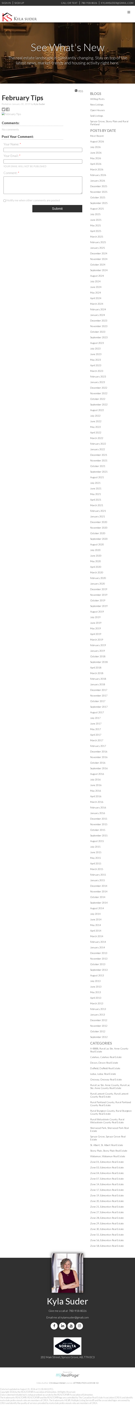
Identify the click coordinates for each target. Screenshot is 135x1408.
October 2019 (97, 600)
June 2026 (95, 152)
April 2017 (95, 734)
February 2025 (98, 242)
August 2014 (97, 908)
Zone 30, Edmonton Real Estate (107, 1228)
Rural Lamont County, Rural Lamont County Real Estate (109, 1095)
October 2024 (97, 264)
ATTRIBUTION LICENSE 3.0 (86, 1383)
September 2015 (99, 835)
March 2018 (96, 673)
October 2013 (97, 964)
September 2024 (99, 270)
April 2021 (95, 499)
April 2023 (95, 365)
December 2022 (98, 387)
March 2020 (96, 572)
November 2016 (98, 757)
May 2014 (95, 925)
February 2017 (98, 745)
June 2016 (95, 785)
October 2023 (97, 331)
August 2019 (97, 611)
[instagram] (80, 1326)
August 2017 (97, 712)
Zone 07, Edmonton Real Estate (107, 1178)
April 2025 (95, 230)
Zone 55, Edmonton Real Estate (107, 1234)
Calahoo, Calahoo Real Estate (106, 1057)
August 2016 (97, 773)
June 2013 (95, 986)
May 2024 (95, 292)
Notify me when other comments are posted (33, 200)
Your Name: (12, 144)
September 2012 (99, 1036)
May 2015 (95, 857)
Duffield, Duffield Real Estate (105, 1068)
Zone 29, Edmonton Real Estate (107, 1223)
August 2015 (97, 841)
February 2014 (98, 941)
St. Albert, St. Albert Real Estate (106, 1145)
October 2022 (97, 398)
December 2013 (98, 952)
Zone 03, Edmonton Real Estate (107, 1167)
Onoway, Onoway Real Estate (106, 1079)
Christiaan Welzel (57, 1383)
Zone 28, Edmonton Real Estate (107, 1217)
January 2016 (97, 813)
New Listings (97, 104)
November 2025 (98, 191)
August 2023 (97, 342)
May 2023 (95, 359)
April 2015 (95, 863)
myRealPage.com (67, 1375)
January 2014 (97, 947)
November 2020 (98, 527)
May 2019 (95, 628)
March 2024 (96, 303)
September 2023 (99, 337)
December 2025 (98, 186)
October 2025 (97, 197)
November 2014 (98, 891)
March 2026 (96, 169)
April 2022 (95, 432)
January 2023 (97, 382)
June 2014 (95, 919)
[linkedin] (63, 1326)
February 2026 (98, 175)
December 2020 (98, 522)
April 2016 (95, 796)
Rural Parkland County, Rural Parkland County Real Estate (110, 1104)
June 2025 (95, 219)
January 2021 (97, 516)
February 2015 (98, 874)
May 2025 (95, 225)
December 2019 (98, 589)
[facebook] (55, 1326)
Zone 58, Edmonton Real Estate (107, 1245)
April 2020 (95, 566)
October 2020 (97, 533)
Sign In (6, 2)
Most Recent (97, 135)
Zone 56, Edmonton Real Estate (107, 1240)
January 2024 (97, 314)
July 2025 (95, 214)
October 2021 (97, 466)
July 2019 (95, 617)
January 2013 (97, 1014)
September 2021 (99, 471)
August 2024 (97, 275)
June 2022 (95, 421)
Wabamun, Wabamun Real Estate (107, 1156)
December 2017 (98, 689)
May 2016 (95, 790)
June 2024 (95, 286)
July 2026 (95, 147)
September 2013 (99, 969)
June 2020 (95, 555)
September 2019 (99, 605)
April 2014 (95, 930)
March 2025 (96, 236)
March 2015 (96, 869)
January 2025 (97, 247)
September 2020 (99, 538)
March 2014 (96, 936)
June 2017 (95, 723)
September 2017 (99, 706)
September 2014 (99, 902)
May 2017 (95, 729)
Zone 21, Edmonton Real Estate (107, 1206)
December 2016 (98, 751)
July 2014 (95, 913)
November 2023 (98, 326)
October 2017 (97, 701)
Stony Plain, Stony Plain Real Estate (108, 1150)
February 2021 (98, 510)
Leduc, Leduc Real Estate (103, 1073)
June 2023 (95, 354)
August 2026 (97, 141)
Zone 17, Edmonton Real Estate (107, 1189)
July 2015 (95, 846)
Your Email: (11, 156)
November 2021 (98, 460)
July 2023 (95, 348)
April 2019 (95, 633)
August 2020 (97, 544)
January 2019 (97, 650)
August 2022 (97, 410)
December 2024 (98, 253)
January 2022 (97, 449)
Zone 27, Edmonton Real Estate (107, 1212)
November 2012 (98, 1025)
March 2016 (96, 801)
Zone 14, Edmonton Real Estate (107, 1184)
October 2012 (97, 1031)
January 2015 (97, 880)
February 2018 (98, 678)
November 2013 (98, 958)
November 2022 (98, 393)
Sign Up (19, 2)
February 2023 (98, 376)
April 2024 (95, 298)
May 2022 (95, 426)
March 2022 (96, 438)
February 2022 (98, 443)
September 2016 (99, 768)
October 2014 (97, 897)
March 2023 (96, 370)
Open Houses (97, 110)
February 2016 (98, 807)
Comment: (11, 173)
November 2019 (98, 594)
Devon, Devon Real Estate (104, 1062)
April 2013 (95, 997)
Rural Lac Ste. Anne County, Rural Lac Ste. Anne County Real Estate (110, 1086)
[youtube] (72, 1326)
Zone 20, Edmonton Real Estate (107, 1201)
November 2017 (98, 695)
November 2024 (98, 258)
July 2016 (95, 779)
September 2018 (99, 661)
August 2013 (97, 975)
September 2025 (99, 202)
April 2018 (95, 667)
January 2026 (97, 180)
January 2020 (97, 583)
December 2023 (98, 320)
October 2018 (97, 656)
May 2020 (95, 561)
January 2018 (97, 684)
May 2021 (95, 494)
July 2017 (95, 717)
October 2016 (97, 762)
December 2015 (98, 818)
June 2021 (95, 488)
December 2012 (98, 1020)
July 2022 (95, 415)
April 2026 (95, 163)
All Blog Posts (97, 98)
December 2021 (98, 454)
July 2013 (95, 980)
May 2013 (95, 992)
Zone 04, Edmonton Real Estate (107, 1173)
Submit (57, 208)
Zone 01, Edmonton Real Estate (107, 1161)
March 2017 (96, 740)
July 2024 (95, 281)
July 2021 (95, 482)
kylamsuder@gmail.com (75, 1317)
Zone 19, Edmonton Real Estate (107, 1195)
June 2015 (95, 852)
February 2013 (98, 1008)
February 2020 (98, 577)
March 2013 (96, 1003)
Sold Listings (96, 115)
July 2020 (95, 550)
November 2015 (98, 824)
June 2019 (95, 622)
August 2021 (97, 477)
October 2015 (97, 829)
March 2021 (96, 505)
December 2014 (98, 885)
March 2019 (96, 639)
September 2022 (99, 404)
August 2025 (97, 208)
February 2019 (98, 645)
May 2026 (95, 158)
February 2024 (98, 309)
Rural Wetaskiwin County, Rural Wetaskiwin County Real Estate (107, 1121)
